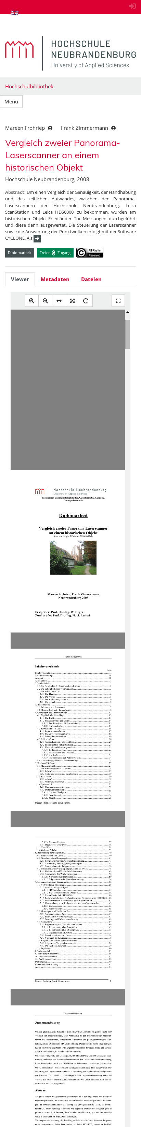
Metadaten (55, 279)
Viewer (20, 279)
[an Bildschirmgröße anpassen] (72, 301)
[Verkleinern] (45, 301)
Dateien (91, 279)
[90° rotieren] (86, 301)
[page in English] (14, 13)
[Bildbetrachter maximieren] (118, 301)
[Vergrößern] (32, 301)
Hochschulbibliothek (29, 86)
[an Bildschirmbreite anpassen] (59, 301)
